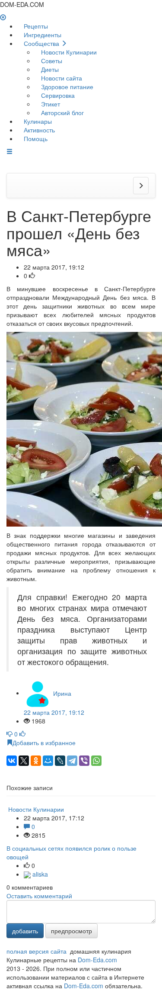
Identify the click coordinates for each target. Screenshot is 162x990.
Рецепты (35, 26)
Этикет (49, 104)
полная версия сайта (36, 951)
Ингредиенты (41, 34)
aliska (39, 874)
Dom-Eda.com (97, 959)
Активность (38, 129)
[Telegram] (72, 760)
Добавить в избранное (44, 742)
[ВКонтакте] (11, 760)
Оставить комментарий (39, 895)
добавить (25, 930)
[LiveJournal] (60, 760)
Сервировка (57, 95)
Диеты (49, 69)
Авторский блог (61, 112)
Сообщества (41, 43)
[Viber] (84, 760)
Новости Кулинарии (68, 52)
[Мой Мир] (48, 760)
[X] (24, 760)
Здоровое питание (66, 86)
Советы (50, 60)
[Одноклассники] (36, 760)
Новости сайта (60, 78)
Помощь (35, 138)
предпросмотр (71, 930)
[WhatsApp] (96, 760)
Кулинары (37, 121)
